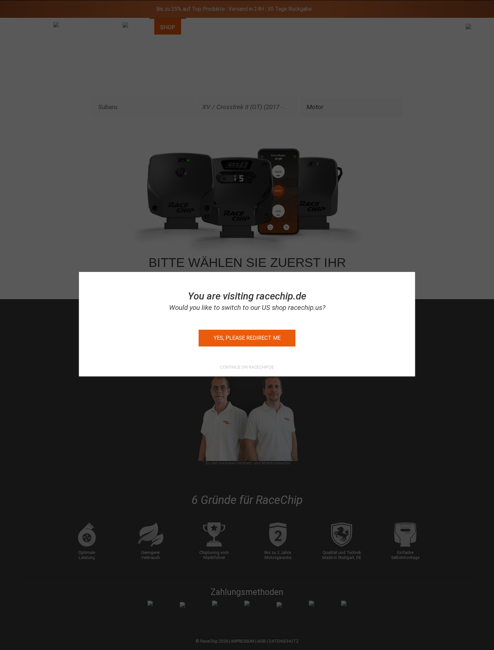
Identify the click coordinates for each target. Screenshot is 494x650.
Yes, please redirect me (247, 338)
